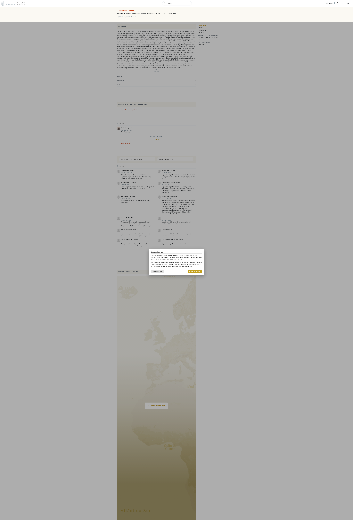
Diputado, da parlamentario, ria (126, 17)
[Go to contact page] (343, 3)
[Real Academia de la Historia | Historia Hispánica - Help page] (337, 3)
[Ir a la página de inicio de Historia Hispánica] (20, 3)
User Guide (329, 3)
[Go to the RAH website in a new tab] (8, 3)
